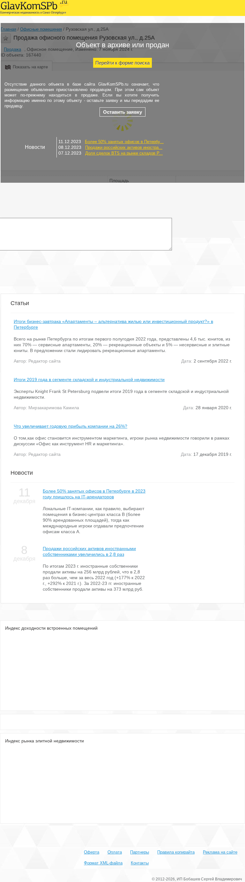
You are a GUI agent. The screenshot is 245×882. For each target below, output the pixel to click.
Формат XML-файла (103, 863)
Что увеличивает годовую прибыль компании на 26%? (70, 426)
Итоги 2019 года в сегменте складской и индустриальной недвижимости (89, 379)
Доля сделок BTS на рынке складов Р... (124, 153)
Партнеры (139, 852)
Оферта (91, 852)
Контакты (140, 863)
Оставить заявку (122, 112)
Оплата (115, 852)
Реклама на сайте (220, 852)
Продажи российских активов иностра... (123, 147)
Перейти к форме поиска (122, 62)
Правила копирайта (176, 852)
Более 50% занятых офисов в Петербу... (124, 141)
